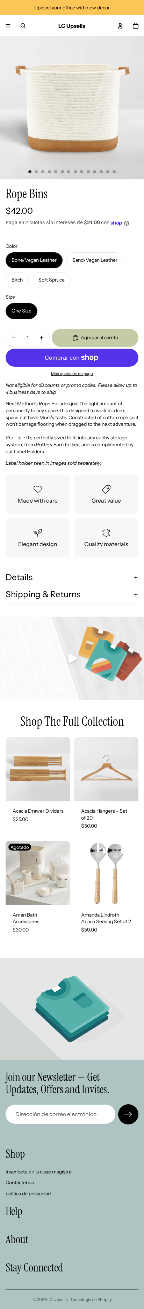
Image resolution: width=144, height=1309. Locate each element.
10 (88, 172)
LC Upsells (58, 1299)
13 (108, 172)
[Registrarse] (128, 1114)
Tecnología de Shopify (91, 1299)
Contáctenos (20, 1182)
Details (19, 577)
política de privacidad (28, 1193)
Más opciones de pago (72, 373)
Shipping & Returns (43, 594)
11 (95, 172)
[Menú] (8, 26)
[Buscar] (23, 25)
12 (101, 172)
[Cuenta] (120, 25)
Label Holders (29, 451)
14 (114, 172)
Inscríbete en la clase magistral (39, 1171)
